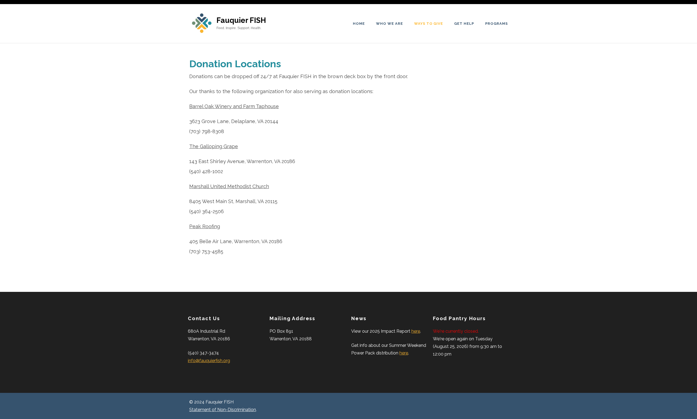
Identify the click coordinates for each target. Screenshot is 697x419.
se (276, 106)
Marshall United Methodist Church (229, 186)
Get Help (464, 24)
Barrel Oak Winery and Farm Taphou (231, 106)
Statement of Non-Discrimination (222, 409)
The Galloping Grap (212, 146)
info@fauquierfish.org (209, 360)
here (415, 331)
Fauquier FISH (241, 20)
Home (359, 24)
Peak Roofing (204, 226)
